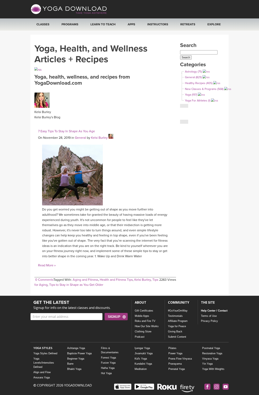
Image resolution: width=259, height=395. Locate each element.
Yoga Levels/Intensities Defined (43, 363)
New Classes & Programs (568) (204, 89)
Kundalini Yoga (143, 363)
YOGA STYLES (42, 348)
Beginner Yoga (75, 358)
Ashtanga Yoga (76, 348)
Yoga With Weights (213, 368)
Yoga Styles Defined (45, 353)
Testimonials (175, 315)
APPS (131, 24)
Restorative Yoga (212, 353)
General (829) (193, 77)
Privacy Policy (209, 320)
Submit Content (177, 336)
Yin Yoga (207, 363)
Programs (70, 24)
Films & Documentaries (110, 350)
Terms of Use (209, 315)
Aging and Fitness (85, 280)
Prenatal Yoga (176, 368)
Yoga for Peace (177, 326)
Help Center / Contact (214, 310)
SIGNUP (114, 316)
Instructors (157, 24)
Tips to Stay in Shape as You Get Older (76, 285)
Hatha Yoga (108, 367)
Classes (42, 24)
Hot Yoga (106, 373)
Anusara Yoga (41, 377)
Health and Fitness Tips (116, 280)
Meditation (141, 368)
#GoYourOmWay (178, 310)
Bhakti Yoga (74, 368)
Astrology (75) (193, 71)
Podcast (139, 336)
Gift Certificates (144, 310)
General (80, 138)
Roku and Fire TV (145, 320)
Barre (70, 363)
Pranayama (175, 363)
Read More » (47, 265)
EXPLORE (214, 24)
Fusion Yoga (108, 362)
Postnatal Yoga (211, 348)
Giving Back (175, 331)
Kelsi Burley (99, 138)
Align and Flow (42, 372)
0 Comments (44, 280)
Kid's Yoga (141, 358)
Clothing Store (143, 331)
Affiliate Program (178, 320)
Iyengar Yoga (142, 348)
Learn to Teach (103, 24)
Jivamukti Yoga (144, 353)
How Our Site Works (147, 326)
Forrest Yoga (108, 357)
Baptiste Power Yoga (79, 353)
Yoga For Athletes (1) (197, 100)
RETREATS (187, 24)
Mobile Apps (142, 315)
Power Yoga (175, 353)
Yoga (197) (191, 94)
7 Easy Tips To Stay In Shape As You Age (66, 131)
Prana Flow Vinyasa (180, 358)
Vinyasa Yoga (210, 358)
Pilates (172, 348)
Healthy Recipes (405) (198, 83)
